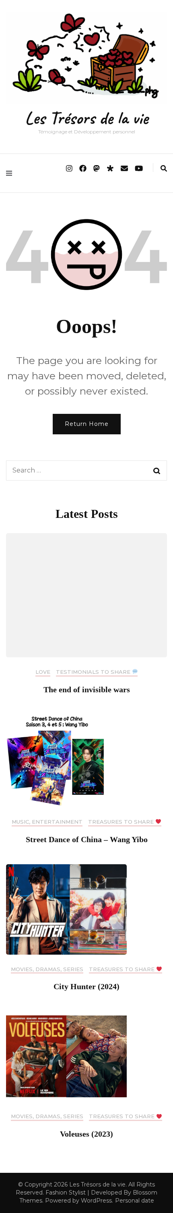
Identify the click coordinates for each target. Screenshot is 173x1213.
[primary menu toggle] (11, 173)
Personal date (134, 1200)
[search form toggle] (164, 168)
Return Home (87, 424)
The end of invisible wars (86, 689)
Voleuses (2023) (86, 1133)
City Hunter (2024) (86, 986)
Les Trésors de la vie (86, 117)
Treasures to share (121, 822)
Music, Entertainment (47, 822)
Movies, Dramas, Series (47, 969)
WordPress (96, 1200)
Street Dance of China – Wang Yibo (87, 839)
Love (42, 672)
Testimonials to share (94, 672)
